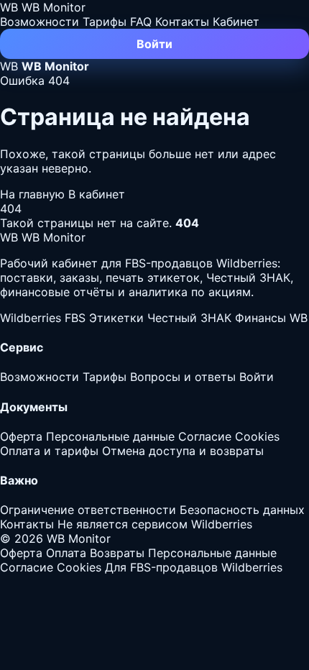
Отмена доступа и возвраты (183, 451)
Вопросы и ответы (183, 377)
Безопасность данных (242, 509)
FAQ (141, 21)
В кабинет (96, 194)
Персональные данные (110, 436)
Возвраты (117, 553)
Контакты (182, 21)
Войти (154, 44)
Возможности (39, 21)
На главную (34, 194)
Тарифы (104, 21)
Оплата (66, 553)
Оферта (21, 436)
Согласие (204, 436)
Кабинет (236, 21)
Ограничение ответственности (88, 509)
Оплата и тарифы (49, 451)
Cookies (257, 436)
